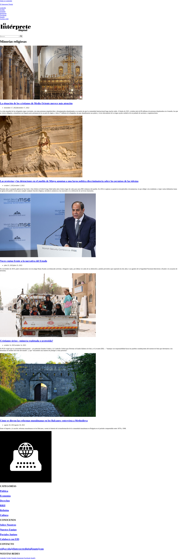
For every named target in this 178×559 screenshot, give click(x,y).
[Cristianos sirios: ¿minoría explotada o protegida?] (48, 336)
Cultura (4, 515)
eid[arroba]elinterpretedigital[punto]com (22, 548)
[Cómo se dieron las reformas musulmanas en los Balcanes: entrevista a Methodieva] (48, 416)
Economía (5, 495)
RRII (2, 505)
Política (4, 491)
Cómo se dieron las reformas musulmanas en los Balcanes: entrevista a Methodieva (44, 420)
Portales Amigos (8, 534)
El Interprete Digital (6, 4)
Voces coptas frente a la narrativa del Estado (23, 261)
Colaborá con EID (9, 539)
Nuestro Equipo (8, 529)
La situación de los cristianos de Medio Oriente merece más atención (36, 103)
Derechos (5, 500)
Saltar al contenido (6, 1)
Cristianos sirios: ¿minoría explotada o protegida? (26, 340)
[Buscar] (21, 36)
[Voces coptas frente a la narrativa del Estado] (48, 256)
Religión (4, 510)
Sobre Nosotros (8, 524)
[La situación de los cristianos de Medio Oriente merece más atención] (41, 99)
